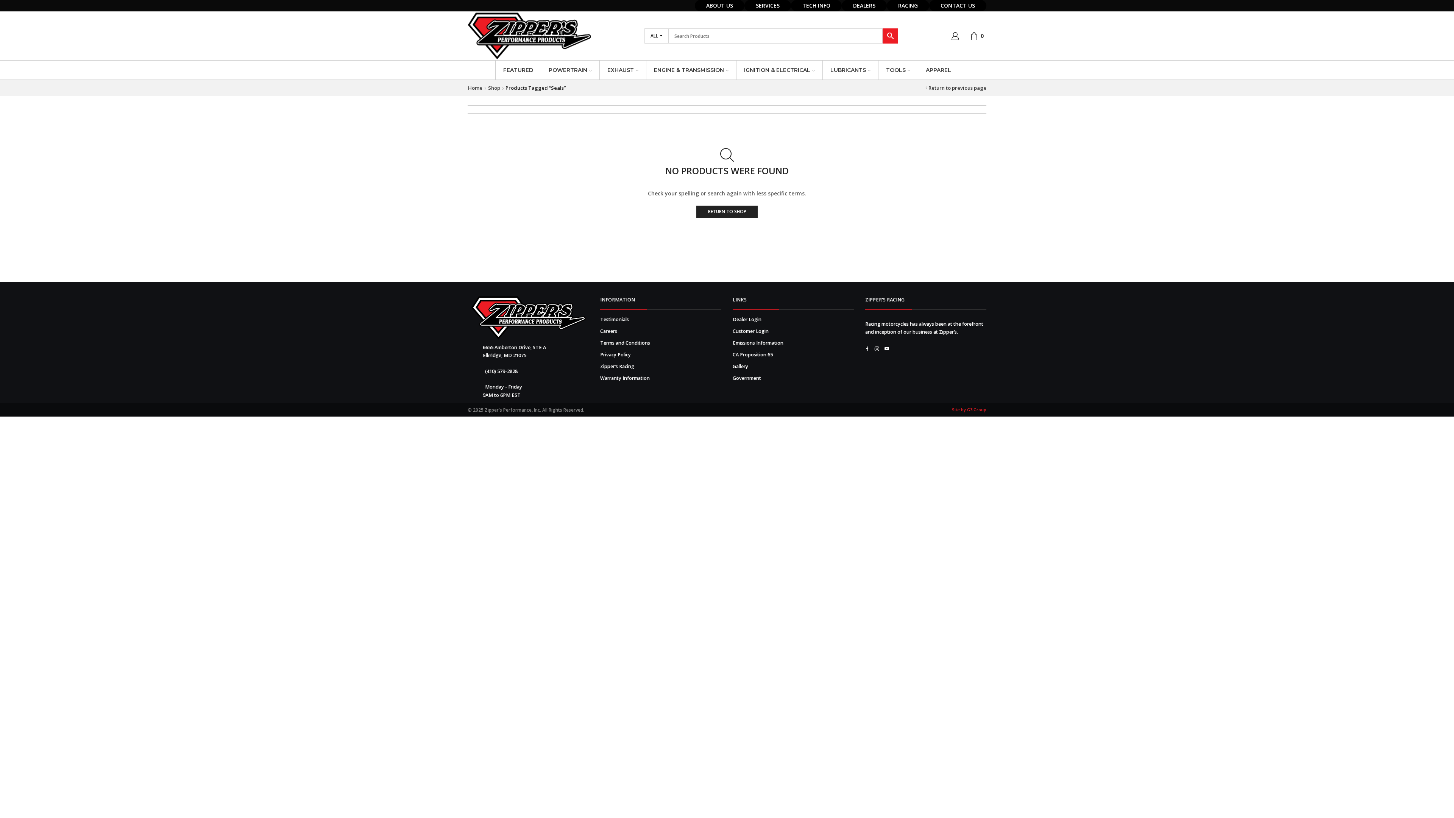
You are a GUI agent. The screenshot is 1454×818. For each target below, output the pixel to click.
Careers (608, 331)
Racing (908, 5)
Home (475, 87)
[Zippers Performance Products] (528, 318)
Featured (518, 70)
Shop (494, 87)
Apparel (938, 70)
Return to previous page (957, 87)
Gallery (740, 366)
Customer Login (751, 331)
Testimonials (614, 319)
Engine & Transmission (689, 70)
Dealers (864, 5)
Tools (896, 70)
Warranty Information (625, 378)
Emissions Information (758, 343)
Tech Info (816, 5)
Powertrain (568, 70)
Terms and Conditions (625, 343)
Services (768, 5)
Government (747, 378)
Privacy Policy (615, 354)
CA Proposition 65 (753, 354)
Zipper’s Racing (617, 366)
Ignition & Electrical (777, 70)
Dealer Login (747, 319)
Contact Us (958, 5)
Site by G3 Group (969, 409)
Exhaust (620, 70)
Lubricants (848, 70)
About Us (719, 5)
